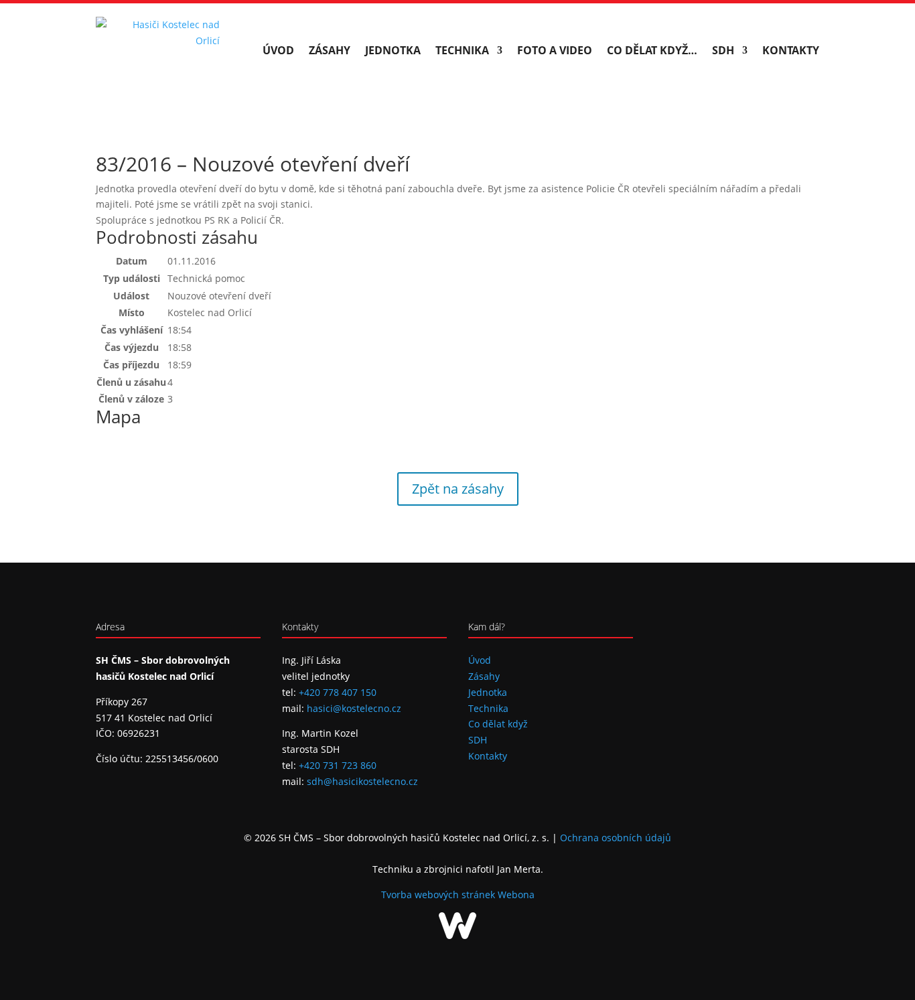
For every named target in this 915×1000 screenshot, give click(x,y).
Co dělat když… (652, 50)
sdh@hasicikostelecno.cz (362, 781)
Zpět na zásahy (458, 489)
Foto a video (554, 50)
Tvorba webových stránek (439, 894)
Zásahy (329, 50)
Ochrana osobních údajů (615, 837)
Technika (462, 50)
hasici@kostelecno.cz (354, 708)
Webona (516, 894)
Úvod (278, 50)
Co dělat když (498, 723)
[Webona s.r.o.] (457, 935)
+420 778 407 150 (337, 692)
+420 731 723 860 (337, 765)
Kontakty (790, 50)
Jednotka (393, 50)
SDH (723, 50)
